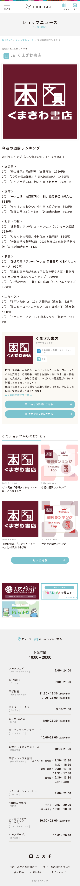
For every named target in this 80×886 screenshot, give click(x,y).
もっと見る (40, 560)
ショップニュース (24, 39)
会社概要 (19, 872)
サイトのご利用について (56, 866)
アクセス (27, 639)
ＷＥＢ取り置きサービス (18, 394)
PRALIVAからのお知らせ (23, 866)
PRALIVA (43, 881)
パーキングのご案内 (50, 639)
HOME (8, 39)
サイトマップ (58, 872)
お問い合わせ (37, 872)
